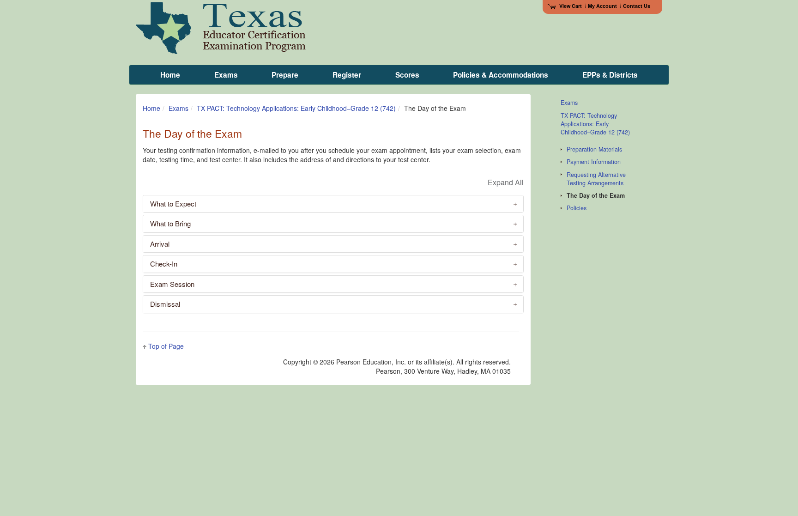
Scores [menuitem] (407, 75)
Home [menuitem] (170, 75)
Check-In (163, 263)
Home (151, 108)
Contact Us (636, 5)
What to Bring (170, 223)
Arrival (159, 244)
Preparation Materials (594, 149)
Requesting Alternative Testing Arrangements (596, 178)
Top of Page (166, 346)
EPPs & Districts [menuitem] (610, 75)
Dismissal (165, 304)
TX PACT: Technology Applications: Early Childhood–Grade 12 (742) (296, 108)
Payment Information (594, 162)
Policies (576, 208)
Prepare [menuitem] (285, 75)
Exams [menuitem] (226, 75)
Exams (178, 108)
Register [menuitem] (346, 75)
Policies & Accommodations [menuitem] (500, 75)
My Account (602, 5)
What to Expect (173, 203)
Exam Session (172, 284)
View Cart (570, 5)
